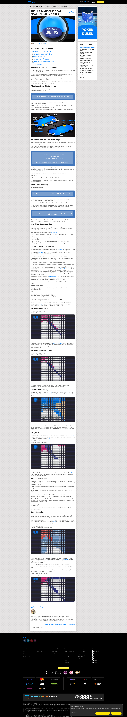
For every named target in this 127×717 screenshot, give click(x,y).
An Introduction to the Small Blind (42, 51)
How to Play (81, 648)
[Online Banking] (54, 679)
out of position (52, 276)
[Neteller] (54, 683)
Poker (31, 6)
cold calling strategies (61, 268)
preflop (42, 266)
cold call (40, 252)
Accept (116, 713)
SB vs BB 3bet (83, 74)
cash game (40, 304)
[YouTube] (31, 640)
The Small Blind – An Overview (41, 59)
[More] (54, 688)
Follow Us (94, 648)
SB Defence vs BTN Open (86, 68)
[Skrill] (29, 688)
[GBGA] (85, 679)
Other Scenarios (37, 64)
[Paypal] (29, 684)
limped (54, 521)
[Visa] (29, 679)
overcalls (47, 561)
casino (60, 249)
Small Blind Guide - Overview (87, 47)
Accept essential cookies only (102, 713)
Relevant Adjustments (39, 63)
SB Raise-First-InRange (86, 72)
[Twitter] (28, 640)
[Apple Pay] (42, 684)
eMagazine (39, 648)
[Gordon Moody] (98, 684)
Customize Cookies (75, 712)
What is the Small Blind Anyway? (42, 53)
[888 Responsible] (73, 684)
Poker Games (67, 648)
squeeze (66, 559)
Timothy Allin (37, 43)
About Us (25, 648)
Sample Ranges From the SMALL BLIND (43, 61)
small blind (54, 232)
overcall (64, 238)
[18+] (85, 684)
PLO (57, 229)
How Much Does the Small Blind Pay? (43, 54)
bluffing (72, 472)
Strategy (40, 6)
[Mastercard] (41, 679)
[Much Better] (42, 688)
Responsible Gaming (56, 648)
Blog (35, 6)
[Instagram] (35, 640)
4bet (48, 438)
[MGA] (73, 679)
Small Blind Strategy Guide (40, 58)
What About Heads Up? (39, 56)
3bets (72, 435)
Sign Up (100, 2)
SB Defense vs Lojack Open (87, 70)
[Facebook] (24, 640)
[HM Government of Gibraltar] (98, 679)
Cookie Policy (74, 710)
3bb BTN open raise (58, 343)
